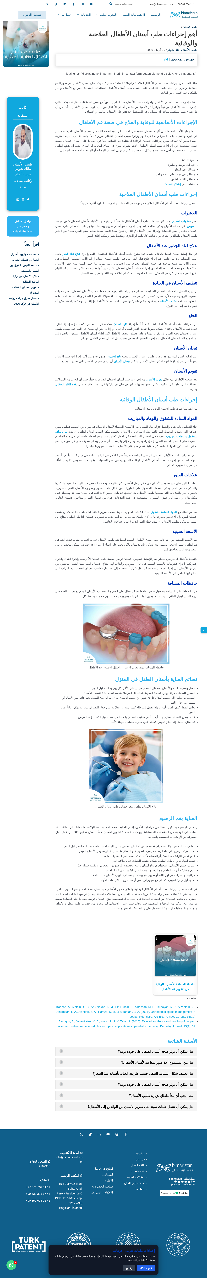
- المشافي (108, 1174)
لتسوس (191, 226)
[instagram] (82, 4)
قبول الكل (146, 1268)
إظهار (164, 59)
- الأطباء (110, 1180)
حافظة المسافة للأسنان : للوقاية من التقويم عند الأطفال (175, 987)
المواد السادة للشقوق (164, 512)
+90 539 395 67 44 (38, 1194)
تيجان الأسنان (122, 361)
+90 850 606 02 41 (38, 1200)
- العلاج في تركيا (105, 1168)
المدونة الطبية (108, 14)
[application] (98, 14)
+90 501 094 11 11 (38, 1187)
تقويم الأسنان (154, 379)
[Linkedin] (64, 4)
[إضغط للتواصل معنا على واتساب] (11, 1265)
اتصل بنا (66, 14)
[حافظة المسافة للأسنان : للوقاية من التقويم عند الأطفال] (175, 955)
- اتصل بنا (141, 1189)
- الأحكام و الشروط (103, 1192)
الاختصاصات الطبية (133, 14)
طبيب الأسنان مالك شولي (182, 49)
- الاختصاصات (139, 1171)
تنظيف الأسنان (168, 301)
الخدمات (86, 14)
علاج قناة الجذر (71, 253)
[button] (123, 7)
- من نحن (141, 1159)
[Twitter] (47, 4)
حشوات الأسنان (181, 221)
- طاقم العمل (139, 1165)
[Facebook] (73, 4)
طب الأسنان (190, 26)
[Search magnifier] (110, 3)
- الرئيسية (141, 1153)
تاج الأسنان (114, 356)
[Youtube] (91, 4)
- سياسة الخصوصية (103, 1186)
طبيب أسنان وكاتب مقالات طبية (23, 180)
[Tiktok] (56, 4)
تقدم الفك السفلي (66, 384)
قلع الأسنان (120, 324)
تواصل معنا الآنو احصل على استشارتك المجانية (22, 226)
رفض (129, 1268)
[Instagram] (117, 1134)
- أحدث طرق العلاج (135, 1183)
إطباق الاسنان (173, 184)
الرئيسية (156, 14)
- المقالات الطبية (137, 1177)
